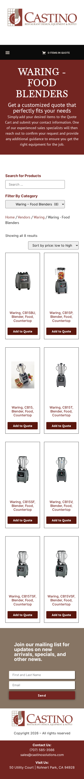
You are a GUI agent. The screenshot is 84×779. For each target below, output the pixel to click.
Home (10, 217)
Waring (39, 217)
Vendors (24, 217)
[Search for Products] (35, 184)
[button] (7, 52)
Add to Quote (22, 331)
